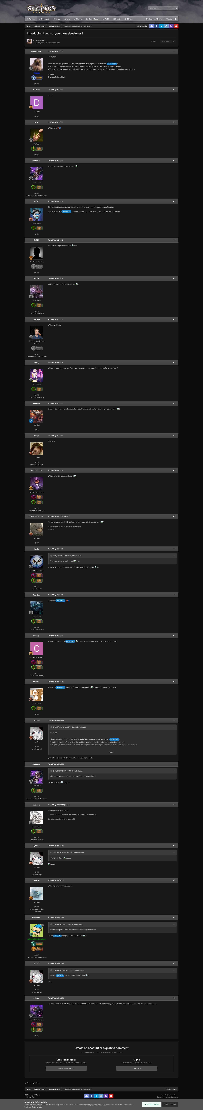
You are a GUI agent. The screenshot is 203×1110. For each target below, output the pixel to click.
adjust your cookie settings (95, 1105)
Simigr (36, 436)
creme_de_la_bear (36, 516)
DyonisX (36, 720)
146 (37, 354)
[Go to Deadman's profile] (36, 102)
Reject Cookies (170, 1104)
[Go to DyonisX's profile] (36, 733)
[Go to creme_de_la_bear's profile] (36, 529)
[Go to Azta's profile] (36, 135)
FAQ (68, 19)
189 (37, 1036)
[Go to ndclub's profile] (36, 1011)
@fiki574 (57, 936)
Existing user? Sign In (154, 19)
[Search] (176, 8)
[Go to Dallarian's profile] (36, 893)
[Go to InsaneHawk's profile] (29, 41)
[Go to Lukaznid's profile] (36, 817)
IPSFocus (37, 1095)
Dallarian (36, 880)
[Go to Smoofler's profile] (36, 416)
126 (37, 714)
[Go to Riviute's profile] (36, 291)
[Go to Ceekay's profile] (36, 648)
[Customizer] (175, 18)
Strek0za (36, 595)
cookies (39, 1105)
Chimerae (36, 161)
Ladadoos (36, 917)
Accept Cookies (152, 1104)
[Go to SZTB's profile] (36, 214)
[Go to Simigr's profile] (36, 448)
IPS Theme (28, 1095)
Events (118, 19)
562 (37, 116)
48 (37, 234)
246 (37, 627)
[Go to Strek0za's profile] (36, 607)
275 (37, 395)
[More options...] (174, 51)
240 (37, 311)
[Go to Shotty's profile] (36, 375)
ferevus (36, 682)
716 (37, 673)
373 (37, 587)
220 (37, 837)
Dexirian (36, 319)
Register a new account (66, 1068)
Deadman (36, 90)
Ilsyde (36, 549)
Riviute (36, 279)
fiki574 (36, 240)
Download (45, 19)
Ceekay (36, 636)
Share (154, 41)
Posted (55, 51)
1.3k (37, 508)
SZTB (36, 201)
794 (37, 272)
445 (37, 193)
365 (37, 84)
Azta (36, 122)
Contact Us (30, 1097)
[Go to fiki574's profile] (36, 253)
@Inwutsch (112, 64)
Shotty (36, 363)
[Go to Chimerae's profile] (36, 173)
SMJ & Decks (93, 19)
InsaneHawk (41, 40)
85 (37, 462)
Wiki (107, 19)
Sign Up (169, 19)
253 (37, 155)
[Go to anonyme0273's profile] (36, 483)
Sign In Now (137, 1068)
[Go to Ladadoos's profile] (36, 930)
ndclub (36, 998)
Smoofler (36, 403)
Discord (79, 19)
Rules (57, 19)
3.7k (37, 955)
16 (38, 543)
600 (37, 907)
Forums (32, 19)
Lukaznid (36, 805)
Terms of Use (37, 1107)
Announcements (53, 43)
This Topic (167, 8)
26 (37, 747)
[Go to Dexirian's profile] (36, 332)
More (129, 19)
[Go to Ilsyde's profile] (36, 561)
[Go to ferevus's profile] (36, 694)
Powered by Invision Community (167, 1097)
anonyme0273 (36, 470)
